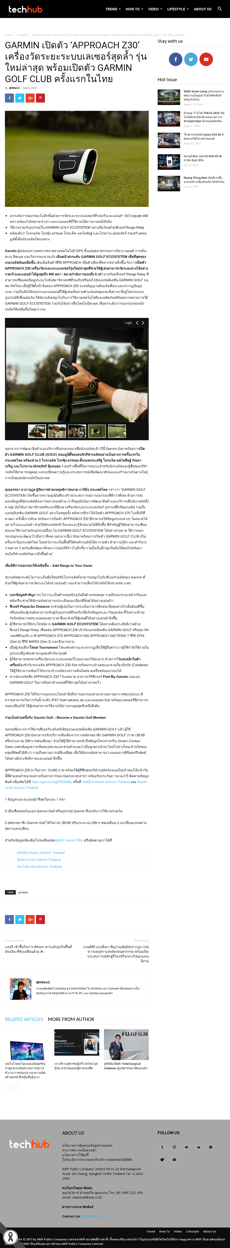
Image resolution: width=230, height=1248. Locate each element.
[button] (219, 9)
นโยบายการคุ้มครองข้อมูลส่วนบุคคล (87, 1145)
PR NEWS (22, 35)
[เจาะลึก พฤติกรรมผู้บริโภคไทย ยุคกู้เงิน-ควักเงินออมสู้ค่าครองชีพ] (76, 1044)
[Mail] (186, 1147)
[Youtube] (174, 1159)
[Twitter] (162, 1159)
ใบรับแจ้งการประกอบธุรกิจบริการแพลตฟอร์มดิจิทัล (97, 1159)
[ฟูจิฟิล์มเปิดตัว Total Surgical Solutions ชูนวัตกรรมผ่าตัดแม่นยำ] (126, 1044)
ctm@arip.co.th (94, 1216)
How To (133, 9)
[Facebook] (162, 1147)
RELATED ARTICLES (24, 1019)
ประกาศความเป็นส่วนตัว (79, 1150)
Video (153, 9)
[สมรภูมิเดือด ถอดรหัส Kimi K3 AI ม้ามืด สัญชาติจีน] (169, 162)
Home (9, 35)
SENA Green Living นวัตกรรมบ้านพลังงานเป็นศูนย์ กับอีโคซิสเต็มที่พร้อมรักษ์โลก (204, 95)
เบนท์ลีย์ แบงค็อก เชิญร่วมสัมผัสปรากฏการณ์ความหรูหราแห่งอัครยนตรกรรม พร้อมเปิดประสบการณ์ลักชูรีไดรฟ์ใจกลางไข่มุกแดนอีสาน (116, 954)
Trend (111, 9)
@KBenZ (14, 87)
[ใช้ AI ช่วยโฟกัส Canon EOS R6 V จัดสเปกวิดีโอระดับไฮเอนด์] (169, 140)
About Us (203, 9)
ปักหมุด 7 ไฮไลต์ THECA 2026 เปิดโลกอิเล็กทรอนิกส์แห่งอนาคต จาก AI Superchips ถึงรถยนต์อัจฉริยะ (204, 117)
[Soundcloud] (198, 1147)
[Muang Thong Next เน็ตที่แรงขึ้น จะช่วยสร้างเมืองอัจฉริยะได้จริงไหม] (169, 183)
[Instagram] (174, 1147)
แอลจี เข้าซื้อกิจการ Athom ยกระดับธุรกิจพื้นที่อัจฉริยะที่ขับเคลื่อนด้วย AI (38, 949)
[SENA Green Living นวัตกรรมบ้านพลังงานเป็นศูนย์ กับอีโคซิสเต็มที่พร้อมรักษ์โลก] (169, 97)
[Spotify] (210, 1147)
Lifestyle (176, 9)
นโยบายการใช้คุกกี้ (75, 1155)
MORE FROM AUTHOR (71, 1019)
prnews (23, 892)
